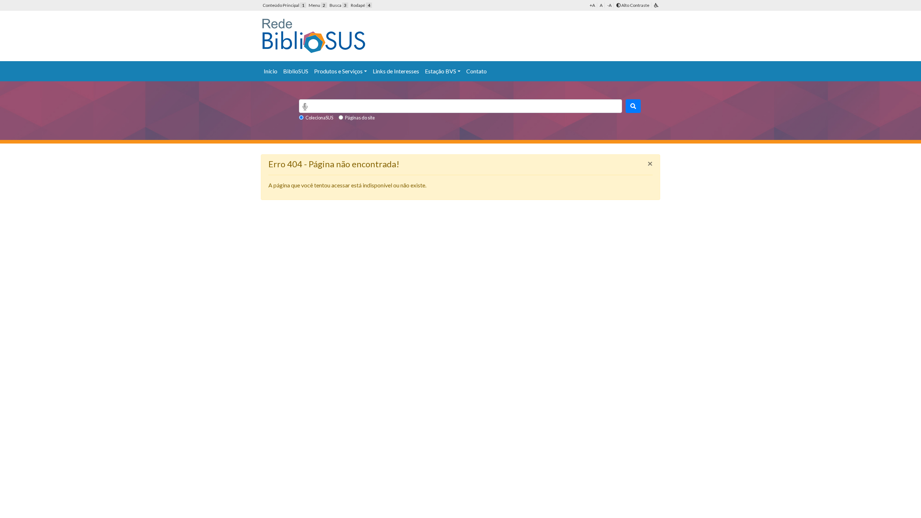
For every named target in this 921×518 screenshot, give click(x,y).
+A (592, 5)
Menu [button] (317, 5)
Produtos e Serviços (338, 71)
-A (609, 5)
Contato (476, 71)
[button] (656, 5)
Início (270, 71)
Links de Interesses (396, 71)
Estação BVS (440, 71)
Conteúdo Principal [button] (283, 5)
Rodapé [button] (360, 5)
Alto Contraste (635, 5)
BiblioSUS (295, 71)
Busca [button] (338, 5)
